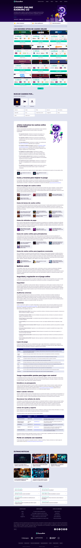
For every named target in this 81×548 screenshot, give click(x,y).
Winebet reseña (22, 57)
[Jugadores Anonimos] (32, 538)
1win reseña (40, 42)
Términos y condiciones (26, 546)
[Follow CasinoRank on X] (59, 529)
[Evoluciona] (39, 538)
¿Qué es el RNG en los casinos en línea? (39, 516)
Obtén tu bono (22, 41)
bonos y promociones (24, 143)
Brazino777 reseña (22, 71)
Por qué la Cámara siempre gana (39, 511)
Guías (61, 1)
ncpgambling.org (36, 421)
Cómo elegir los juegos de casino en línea (39, 513)
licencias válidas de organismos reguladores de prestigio (27, 306)
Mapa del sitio (56, 546)
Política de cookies (42, 546)
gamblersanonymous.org (38, 418)
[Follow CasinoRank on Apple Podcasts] (66, 529)
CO (14, 529)
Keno (23, 513)
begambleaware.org (37, 424)
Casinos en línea (41, 1)
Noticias (65, 1)
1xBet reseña (58, 42)
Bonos (52, 1)
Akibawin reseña (58, 57)
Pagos (56, 1)
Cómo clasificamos (57, 516)
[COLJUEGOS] (25, 538)
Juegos (47, 1)
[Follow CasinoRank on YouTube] (62, 529)
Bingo (23, 511)
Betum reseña (40, 57)
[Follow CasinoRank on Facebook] (55, 529)
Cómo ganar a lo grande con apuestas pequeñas (39, 514)
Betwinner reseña (22, 42)
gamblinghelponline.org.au (38, 429)
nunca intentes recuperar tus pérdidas (46, 387)
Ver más (40, 88)
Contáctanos (57, 513)
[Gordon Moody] (53, 538)
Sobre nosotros (57, 511)
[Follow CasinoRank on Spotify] (64, 529)
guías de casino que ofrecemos (55, 182)
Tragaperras (22, 516)
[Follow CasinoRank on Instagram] (57, 529)
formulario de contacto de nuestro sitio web (35, 441)
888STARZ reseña (40, 71)
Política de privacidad (57, 518)
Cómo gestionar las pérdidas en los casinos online (39, 518)
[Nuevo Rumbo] (47, 538)
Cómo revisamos (57, 514)
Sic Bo (23, 514)
